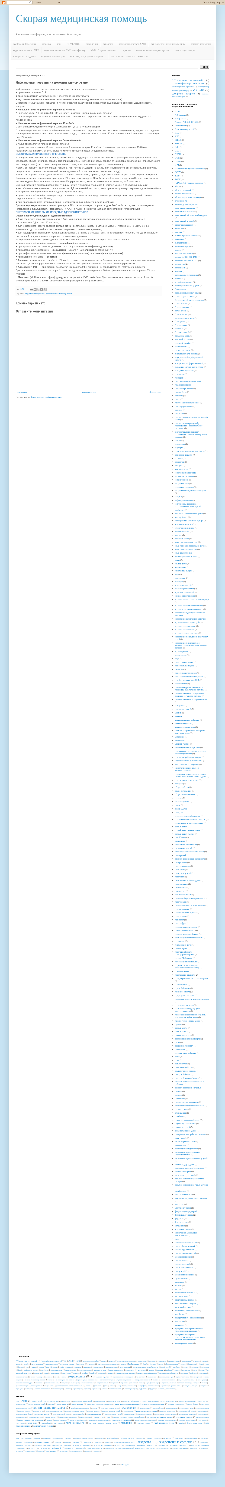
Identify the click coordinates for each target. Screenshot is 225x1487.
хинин (112, 1386)
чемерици (203, 1386)
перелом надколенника (54, 1411)
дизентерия (180, 443)
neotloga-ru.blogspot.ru (24, 43)
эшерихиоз (179, 1324)
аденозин (37, 1438)
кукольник (186, 1370)
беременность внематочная (187, 292)
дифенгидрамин (111, 1367)
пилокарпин (196, 1377)
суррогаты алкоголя (169, 1383)
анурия (178, 249)
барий (145, 1364)
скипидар (39, 1383)
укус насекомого (75, 1422)
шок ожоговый (181, 1260)
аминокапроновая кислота (186, 235)
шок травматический (184, 1267)
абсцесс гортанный (183, 190)
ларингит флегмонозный (186, 672)
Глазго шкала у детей (184, 129)
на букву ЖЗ (130, 1445)
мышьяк (111, 1373)
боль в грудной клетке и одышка (189, 299)
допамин (178, 458)
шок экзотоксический (184, 1274)
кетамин (67, 1442)
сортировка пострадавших (186, 1102)
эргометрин (77, 1389)
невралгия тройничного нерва (188, 757)
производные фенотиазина (87, 1380)
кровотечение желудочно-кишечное (190, 618)
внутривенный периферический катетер (188, 358)
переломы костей (41, 1413)
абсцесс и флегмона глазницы (188, 197)
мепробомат (66, 1373)
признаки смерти (182, 991)
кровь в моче (181, 654)
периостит (179, 919)
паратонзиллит (181, 883)
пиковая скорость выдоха (186, 926)
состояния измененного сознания (189, 1105)
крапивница (180, 577)
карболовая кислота (31, 1370)
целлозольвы (175, 1386)
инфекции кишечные (184, 500)
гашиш (33, 1367)
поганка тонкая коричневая (35, 1380)
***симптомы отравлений (187, 80)
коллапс (178, 535)
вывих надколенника (150, 1401)
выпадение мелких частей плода (189, 366)
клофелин (142, 1370)
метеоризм (179, 736)
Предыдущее (155, 391)
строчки (133, 1383)
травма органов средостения (99, 1420)
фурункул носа (181, 1221)
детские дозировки (201, 43)
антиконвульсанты (127, 1438)
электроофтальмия (183, 1306)
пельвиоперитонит (183, 894)
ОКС (177, 150)
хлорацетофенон (130, 1386)
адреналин (46, 1438)
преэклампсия (181, 984)
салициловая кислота (142, 1380)
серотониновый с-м (183, 1067)
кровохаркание (181, 651)
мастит (178, 712)
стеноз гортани (181, 1109)
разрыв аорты (181, 1027)
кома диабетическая (183, 552)
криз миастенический (184, 592)
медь (46, 1373)
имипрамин (205, 1367)
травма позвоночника (121, 1419)
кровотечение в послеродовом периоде (192, 599)
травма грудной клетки (77, 1420)
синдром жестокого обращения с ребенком (189, 1082)
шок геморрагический (184, 1249)
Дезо (17, 1401)
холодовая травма (183, 1229)
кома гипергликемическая (186, 542)
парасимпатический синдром (187, 880)
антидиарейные (112, 1438)
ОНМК (178, 154)
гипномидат (179, 1438)
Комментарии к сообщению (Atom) (46, 397)
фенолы (88, 1386)
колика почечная (182, 531)
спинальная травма (202, 1417)
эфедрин (152, 1389)
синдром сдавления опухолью (188, 1087)
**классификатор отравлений (183, 86)
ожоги (177, 805)
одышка (178, 798)
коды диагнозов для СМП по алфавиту (64, 50)
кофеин (169, 1370)
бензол (183, 1364)
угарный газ (49, 1386)
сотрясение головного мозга (159, 1416)
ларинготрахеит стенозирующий (189, 676)
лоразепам (37, 1445)
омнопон (48, 1377)
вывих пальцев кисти (168, 1401)
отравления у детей (101, 1377)
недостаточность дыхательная (188, 760)
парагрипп (179, 876)
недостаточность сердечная (187, 764)
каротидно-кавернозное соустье (189, 513)
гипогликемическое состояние (188, 381)
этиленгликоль (116, 1388)
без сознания (180, 289)
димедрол (87, 1367)
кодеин (151, 1370)
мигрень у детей (182, 743)
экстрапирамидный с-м (185, 1292)
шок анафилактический (185, 1246)
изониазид (194, 1367)
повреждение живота (144, 1414)
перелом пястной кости (186, 1411)
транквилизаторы (22, 1386)
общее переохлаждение (185, 794)
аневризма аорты (182, 246)
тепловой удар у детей (184, 1164)
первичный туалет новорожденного (190, 898)
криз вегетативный (183, 585)
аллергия (179, 228)
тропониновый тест (183, 1194)
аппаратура (180, 264)
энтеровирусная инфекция (186, 1310)
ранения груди (99, 1417)
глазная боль (180, 391)
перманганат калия (182, 1377)
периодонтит (180, 916)
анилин (18, 1364)
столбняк (179, 1116)
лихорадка (179, 705)
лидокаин (203, 1442)
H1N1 (177, 111)
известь (185, 1367)
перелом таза (202, 1411)
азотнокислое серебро (91, 1361)
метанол (76, 1373)
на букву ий (80, 1448)
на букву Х (56, 1448)
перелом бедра (158, 1408)
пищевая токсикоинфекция (186, 933)
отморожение (181, 862)
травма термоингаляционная (144, 1420)
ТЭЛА (177, 175)
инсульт (178, 496)
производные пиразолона (65, 1380)
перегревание (181, 901)
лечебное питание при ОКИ (187, 680)
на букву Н (174, 1445)
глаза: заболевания (183, 384)
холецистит (180, 1225)
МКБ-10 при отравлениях (104, 50)
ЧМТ (24, 1401)
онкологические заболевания (187, 815)
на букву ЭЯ (69, 1448)
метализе (47, 1445)
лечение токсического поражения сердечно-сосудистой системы (189, 694)
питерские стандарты (24, 56)
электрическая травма (184, 1299)
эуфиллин (142, 1389)
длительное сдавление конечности (189, 451)
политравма (202, 1414)
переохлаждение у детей (185, 912)
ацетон (123, 1364)
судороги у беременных (185, 1123)
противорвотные (163, 1448)
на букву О (184, 1445)
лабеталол (98, 1442)
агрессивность (181, 200)
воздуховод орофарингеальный (188, 363)
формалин (97, 1386)
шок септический (182, 1263)
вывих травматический (36, 1404)
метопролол (57, 1445)
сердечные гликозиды (186, 1380)
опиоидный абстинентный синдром (190, 819)
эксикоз (178, 1285)
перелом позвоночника (146, 1410)
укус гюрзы (20, 1423)
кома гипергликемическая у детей (189, 545)
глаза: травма (77, 1403)
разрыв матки (181, 1031)
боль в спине (180, 310)
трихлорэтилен (36, 1386)
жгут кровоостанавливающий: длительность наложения (139, 1403)
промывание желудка (184, 1005)
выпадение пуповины (184, 370)
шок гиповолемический (185, 1253)
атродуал (158, 1438)
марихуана (38, 1373)
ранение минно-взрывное (68, 1417)
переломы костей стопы (61, 1414)
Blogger (125, 1464)
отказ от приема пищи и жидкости (190, 858)
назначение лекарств (95, 1448)
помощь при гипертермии (186, 961)
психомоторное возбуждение (187, 1020)
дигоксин (78, 1367)
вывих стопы (20, 1404)
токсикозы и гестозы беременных (189, 1167)
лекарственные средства (175, 1441)
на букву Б (87, 1445)
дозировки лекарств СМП (132, 43)
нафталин (184, 1373)
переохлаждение (182, 908)
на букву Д (119, 1445)
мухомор (101, 1373)
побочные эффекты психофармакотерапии (184, 953)
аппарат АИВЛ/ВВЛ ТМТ (186, 260)
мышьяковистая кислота (125, 1373)
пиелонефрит (180, 923)
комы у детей (181, 563)
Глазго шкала (181, 125)
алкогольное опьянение (185, 207)
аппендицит (180, 267)
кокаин (160, 1370)
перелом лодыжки (202, 1408)
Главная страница (88, 391)
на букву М (163, 1445)
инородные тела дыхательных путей (190, 490)
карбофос (44, 1370)
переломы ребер (78, 1414)
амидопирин (142, 1361)
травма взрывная (60, 1420)
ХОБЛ (178, 179)
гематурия (179, 374)
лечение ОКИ (181, 683)
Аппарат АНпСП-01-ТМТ (186, 121)
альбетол (68, 1438)
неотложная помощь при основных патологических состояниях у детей (190, 775)
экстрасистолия (181, 1296)
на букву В (98, 1445)
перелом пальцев (93, 1411)
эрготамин (96, 1389)
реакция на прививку (184, 1045)
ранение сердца (85, 1417)
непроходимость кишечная (186, 780)
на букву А (77, 1445)
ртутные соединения (124, 1380)
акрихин (112, 1361)
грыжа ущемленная (183, 406)
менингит (179, 716)
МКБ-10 (198, 90)
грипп (177, 399)
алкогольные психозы (184, 211)
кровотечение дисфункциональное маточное (190, 613)
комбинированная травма (186, 556)
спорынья (114, 1383)
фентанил (40, 1451)
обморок (179, 783)
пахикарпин (180, 891)
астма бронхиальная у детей (187, 285)
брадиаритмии (181, 325)
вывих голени (100, 1401)
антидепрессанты (52, 1364)
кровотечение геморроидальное (189, 605)
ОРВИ (178, 161)
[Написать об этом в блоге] (35, 289)
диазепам (19, 1442)
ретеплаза (19, 1451)
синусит (178, 1094)
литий (202, 1370)
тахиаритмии (180, 1144)
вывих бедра (65, 1401)
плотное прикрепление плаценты (189, 937)
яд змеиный (170, 1389)
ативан (149, 1438)
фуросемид (64, 1451)
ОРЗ (177, 164)
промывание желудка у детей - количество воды (188, 1009)
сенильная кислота (168, 1380)
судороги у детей (182, 1127)
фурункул (179, 1218)
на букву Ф (45, 1448)
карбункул (179, 509)
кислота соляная (85, 1370)
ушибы (181, 1423)
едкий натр (176, 1367)
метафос (85, 1373)
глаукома (179, 395)
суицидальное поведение (185, 1130)
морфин (93, 1373)
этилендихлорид (131, 1389)
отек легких (180, 840)
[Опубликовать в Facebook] (41, 289)
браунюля (179, 328)
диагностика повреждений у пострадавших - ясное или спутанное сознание (191, 434)
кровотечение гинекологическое (189, 609)
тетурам (196, 1383)
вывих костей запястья (131, 1401)
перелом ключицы (186, 1408)
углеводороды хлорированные (69, 1385)
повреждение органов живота (165, 1414)
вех (27, 1367)
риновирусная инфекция (185, 1052)
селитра (155, 1380)
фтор (106, 1386)
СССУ (178, 172)
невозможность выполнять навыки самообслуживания (190, 752)
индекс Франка (181, 479)
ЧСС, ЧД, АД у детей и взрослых (88, 56)
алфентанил (57, 1438)
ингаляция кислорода (184, 476)
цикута (194, 1386)
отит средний (180, 855)
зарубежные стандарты (53, 56)
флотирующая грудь (194, 1423)
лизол (195, 1370)
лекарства (108, 43)
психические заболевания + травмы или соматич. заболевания (190, 1015)
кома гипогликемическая (186, 549)
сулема (141, 1383)
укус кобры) (46, 1423)
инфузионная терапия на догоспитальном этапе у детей (48, 293)
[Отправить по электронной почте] (31, 289)
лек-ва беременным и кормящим (168, 43)
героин (41, 1367)
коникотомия (180, 567)
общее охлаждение (183, 790)
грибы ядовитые (66, 1367)
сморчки (65, 1383)
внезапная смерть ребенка (186, 353)
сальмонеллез (181, 1063)
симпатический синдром (185, 1070)
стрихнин (124, 1383)
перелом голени (171, 1408)
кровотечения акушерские (186, 632)
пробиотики (109, 1448)
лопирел (28, 1445)
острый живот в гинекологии (187, 830)
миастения (179, 740)
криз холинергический (185, 595)
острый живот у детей (184, 833)
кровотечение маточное (185, 625)
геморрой (179, 377)
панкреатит (180, 869)
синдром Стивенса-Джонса (186, 1078)
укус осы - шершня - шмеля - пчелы (191, 1198)
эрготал (87, 1389)
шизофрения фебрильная (186, 1242)
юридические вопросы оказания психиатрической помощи (189, 1329)
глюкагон (203, 1438)
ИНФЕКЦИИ (74, 43)
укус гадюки (202, 1420)
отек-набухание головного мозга (189, 851)
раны (108, 1417)
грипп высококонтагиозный (187, 402)
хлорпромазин (153, 1386)
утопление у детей (183, 1207)
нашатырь (203, 1373)
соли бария (75, 1383)
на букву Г (108, 1445)
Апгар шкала (180, 118)
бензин (160, 1364)
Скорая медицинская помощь (81, 18)
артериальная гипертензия (186, 274)
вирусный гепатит (183, 349)
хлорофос (142, 1386)
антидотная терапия (67, 1364)
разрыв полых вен (183, 1035)
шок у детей (180, 1271)
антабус (26, 1364)
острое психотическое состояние (189, 822)
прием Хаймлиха (182, 988)
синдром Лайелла (182, 1074)
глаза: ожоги (62, 1403)
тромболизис (180, 1190)
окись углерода (36, 1377)
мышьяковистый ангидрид (147, 1373)
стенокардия (180, 1112)
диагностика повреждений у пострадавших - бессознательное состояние (189, 426)
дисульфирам (98, 1367)
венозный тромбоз (183, 342)
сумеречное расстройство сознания (190, 1134)
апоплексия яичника (184, 253)
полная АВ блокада (183, 957)
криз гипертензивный (184, 588)
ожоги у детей (181, 808)
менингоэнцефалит (183, 723)
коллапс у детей (182, 538)
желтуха (178, 465)
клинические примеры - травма (152, 50)
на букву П (195, 1445)
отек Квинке (180, 837)
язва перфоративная (184, 1343)
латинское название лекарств (124, 1442)
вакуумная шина (182, 335)
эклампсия (179, 1281)
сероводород (202, 1380)
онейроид (179, 812)
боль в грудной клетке (184, 296)
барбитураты (133, 1364)
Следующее (22, 391)
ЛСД (71, 1361)
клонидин (130, 1370)
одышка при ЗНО (182, 801)
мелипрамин (55, 1373)
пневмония (180, 941)
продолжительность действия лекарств (192, 998)
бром (207, 1364)
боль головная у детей (184, 317)
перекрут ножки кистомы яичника (190, 905)
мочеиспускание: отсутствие (187, 747)
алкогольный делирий (184, 221)
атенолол (140, 1438)
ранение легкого (50, 1417)
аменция (178, 232)
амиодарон (179, 239)
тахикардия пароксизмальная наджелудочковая (188, 1153)
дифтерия (179, 447)
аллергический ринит (184, 224)
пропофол (151, 1448)
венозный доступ (182, 339)
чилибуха (28, 1389)
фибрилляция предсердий (186, 1211)
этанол (104, 1389)
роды (177, 1056)
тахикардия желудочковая (186, 1148)
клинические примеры (184, 527)
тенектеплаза (29, 1451)
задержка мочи (181, 469)
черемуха (19, 1389)
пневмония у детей (183, 944)
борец (201, 1364)
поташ (50, 1380)
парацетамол (180, 887)
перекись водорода (166, 1377)
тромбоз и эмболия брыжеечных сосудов (189, 1179)
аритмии (178, 271)
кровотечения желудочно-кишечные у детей (191, 637)
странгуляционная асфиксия (187, 1119)
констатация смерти (185, 50)
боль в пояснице (182, 307)
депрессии (179, 413)
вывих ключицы (114, 1401)
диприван (28, 1442)
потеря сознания (182, 971)
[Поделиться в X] (38, 289)
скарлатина (180, 1098)
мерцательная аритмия (185, 726)
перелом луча (38, 1411)
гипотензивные (191, 1438)
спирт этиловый (102, 1383)
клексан (76, 1442)
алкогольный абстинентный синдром (191, 215)
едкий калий (165, 1367)
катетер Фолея (181, 517)
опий (56, 1377)
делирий (178, 409)
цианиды (186, 1386)
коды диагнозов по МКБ (26, 50)
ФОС (77, 1361)
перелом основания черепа (74, 1411)
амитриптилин (181, 242)
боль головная (181, 314)
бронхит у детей (182, 332)
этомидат (97, 1451)
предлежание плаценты (185, 974)
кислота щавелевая (116, 1370)
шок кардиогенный (183, 1256)
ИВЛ (177, 136)
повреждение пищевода (187, 1414)
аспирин (178, 278)
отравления (92, 43)
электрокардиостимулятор (186, 1303)
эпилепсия (179, 1321)
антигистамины (37, 1364)
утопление (179, 1204)
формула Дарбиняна (184, 1214)
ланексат (108, 1442)
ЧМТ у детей (36, 1401)
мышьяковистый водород (168, 1373)
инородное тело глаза (184, 486)
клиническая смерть (183, 524)
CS (65, 1361)
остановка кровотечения (110, 1408)
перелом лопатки (24, 1411)
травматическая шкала (187, 1420)
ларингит (179, 669)
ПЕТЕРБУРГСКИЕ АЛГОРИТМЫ (129, 56)
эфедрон (161, 1389)
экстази (178, 1289)
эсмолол (88, 1451)
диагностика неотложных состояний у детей (191, 418)
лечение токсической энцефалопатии (191, 699)
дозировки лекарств (183, 93)
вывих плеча (202, 1401)
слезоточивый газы (52, 1383)
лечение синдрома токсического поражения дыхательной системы (189, 688)
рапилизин (193, 1448)
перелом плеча (128, 1411)
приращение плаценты (184, 995)
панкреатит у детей (183, 873)
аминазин (152, 1361)
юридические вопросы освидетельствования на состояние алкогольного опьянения (190, 1337)
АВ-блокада (180, 114)
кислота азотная (57, 1370)
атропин (91, 1364)
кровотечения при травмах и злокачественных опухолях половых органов (191, 645)
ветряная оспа (181, 346)
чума (177, 1238)
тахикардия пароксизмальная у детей (191, 1158)
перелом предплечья (167, 1411)
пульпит (178, 1024)
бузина (20, 1367)
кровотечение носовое (184, 629)
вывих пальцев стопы (187, 1401)
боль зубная (180, 321)
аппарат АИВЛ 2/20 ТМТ (186, 256)
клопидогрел (87, 1442)
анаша (204, 1361)
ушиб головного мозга (164, 1422)
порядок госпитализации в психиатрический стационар (187, 966)
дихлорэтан (125, 1367)
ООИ (177, 157)
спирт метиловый (87, 1383)
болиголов (192, 1364)
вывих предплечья (51, 1401)
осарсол (63, 1377)
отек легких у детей (183, 848)
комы (177, 559)
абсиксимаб (26, 1438)
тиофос (204, 1383)
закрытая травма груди (176, 1404)
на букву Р (205, 1445)
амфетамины (186, 1361)
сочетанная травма (184, 1416)
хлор (119, 1386)
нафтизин (193, 1373)
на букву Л (152, 1445)
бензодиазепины (172, 1364)
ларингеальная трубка (184, 665)
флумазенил (51, 1451)
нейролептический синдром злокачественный (187, 769)
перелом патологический (111, 1411)
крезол (177, 1370)
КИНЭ (178, 139)
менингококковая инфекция (187, 719)
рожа (177, 1060)
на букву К (141, 1445)
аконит (103, 1361)
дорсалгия (179, 461)
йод (19, 1370)
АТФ (17, 1438)
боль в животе (181, 303)
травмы (127, 50)
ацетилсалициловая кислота (108, 1364)
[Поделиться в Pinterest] (45, 289)
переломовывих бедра (24, 1414)
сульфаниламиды (152, 1383)
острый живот (181, 826)
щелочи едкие (181, 1278)
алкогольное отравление (126, 1361)
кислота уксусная (100, 1370)
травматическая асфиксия (167, 1420)
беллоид (153, 1364)
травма (49, 1420)
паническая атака (182, 865)
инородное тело (182, 483)
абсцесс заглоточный (184, 193)
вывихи (51, 1404)
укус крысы (58, 1423)
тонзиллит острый (183, 1171)
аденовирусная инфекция (186, 204)
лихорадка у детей (183, 709)
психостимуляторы (107, 1380)
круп (177, 658)
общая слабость (182, 787)
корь (177, 574)
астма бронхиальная (183, 282)
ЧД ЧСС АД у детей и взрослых (189, 182)
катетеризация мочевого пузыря (189, 520)
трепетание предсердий (185, 1175)
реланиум (203, 1448)
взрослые (46, 43)
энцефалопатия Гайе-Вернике (188, 1317)
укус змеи (32, 1422)
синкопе (178, 1091)
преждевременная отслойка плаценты (191, 978)
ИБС (177, 132)
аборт (177, 186)
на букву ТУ (33, 1448)
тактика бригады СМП (185, 1141)
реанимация (180, 1049)
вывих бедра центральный (82, 1401)
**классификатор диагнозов (188, 83)
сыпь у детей (180, 1137)
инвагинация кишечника (185, 472)
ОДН (177, 147)
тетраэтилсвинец (185, 1383)
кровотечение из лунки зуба (187, 622)
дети (59, 43)
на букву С (22, 1448)
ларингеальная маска (184, 662)
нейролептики (22, 1377)
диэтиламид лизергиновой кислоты (145, 1367)
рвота (177, 1042)
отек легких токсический (186, 844)
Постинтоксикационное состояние (190, 168)
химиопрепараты (76, 1451)
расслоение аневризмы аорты (188, 1038)
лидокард (19, 1445)
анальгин (196, 1361)
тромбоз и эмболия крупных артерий (191, 1184)
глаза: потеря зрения (184, 388)
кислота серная (70, 1370)
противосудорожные (179, 1448)
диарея (178, 440)
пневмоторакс (181, 948)
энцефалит (179, 1313)
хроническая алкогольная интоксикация (186, 1233)
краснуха (179, 581)
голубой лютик (51, 1367)
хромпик (165, 1386)
